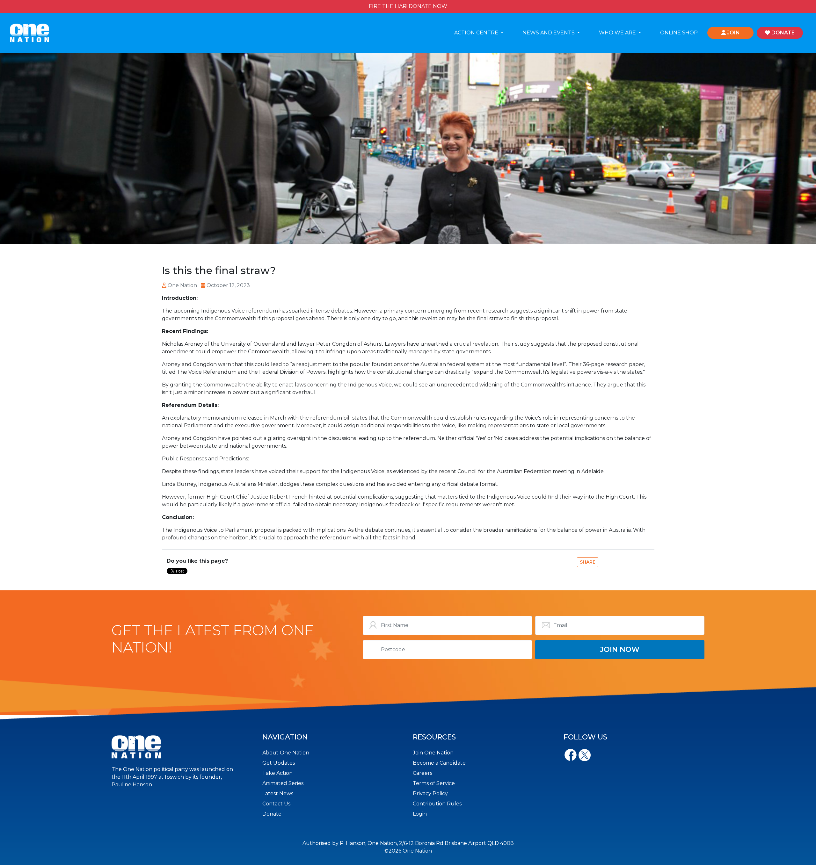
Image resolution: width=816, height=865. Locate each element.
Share (587, 562)
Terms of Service (434, 783)
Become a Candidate (439, 763)
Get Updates (278, 763)
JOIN (733, 33)
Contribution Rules (437, 804)
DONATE (782, 33)
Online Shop (679, 33)
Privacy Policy (430, 793)
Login (420, 814)
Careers (422, 773)
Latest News (277, 793)
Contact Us (276, 804)
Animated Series (282, 783)
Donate (271, 814)
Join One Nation (433, 753)
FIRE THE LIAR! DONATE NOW (408, 6)
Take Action (277, 773)
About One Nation (285, 753)
